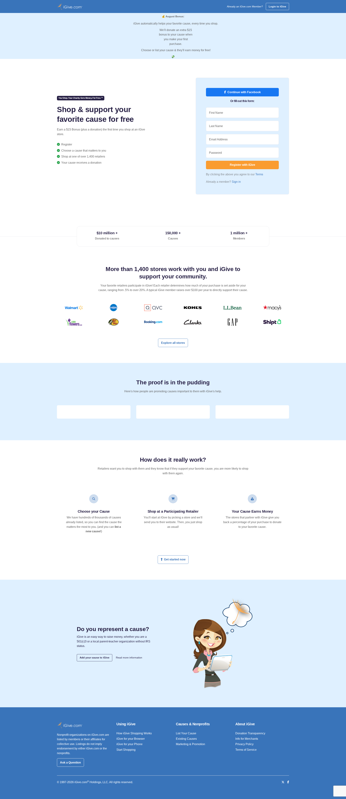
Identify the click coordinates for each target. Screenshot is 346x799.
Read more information (129, 657)
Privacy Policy (244, 744)
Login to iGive (277, 6)
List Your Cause (186, 733)
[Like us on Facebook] (288, 782)
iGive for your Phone (129, 744)
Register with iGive (242, 164)
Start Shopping (126, 749)
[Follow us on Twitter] (282, 782)
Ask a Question (70, 762)
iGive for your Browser (130, 738)
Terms (259, 174)
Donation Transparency (250, 733)
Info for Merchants (246, 738)
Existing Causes (186, 738)
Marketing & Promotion (190, 744)
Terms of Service (246, 749)
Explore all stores (173, 342)
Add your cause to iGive (94, 657)
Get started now (174, 559)
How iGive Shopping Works (134, 733)
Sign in (236, 181)
